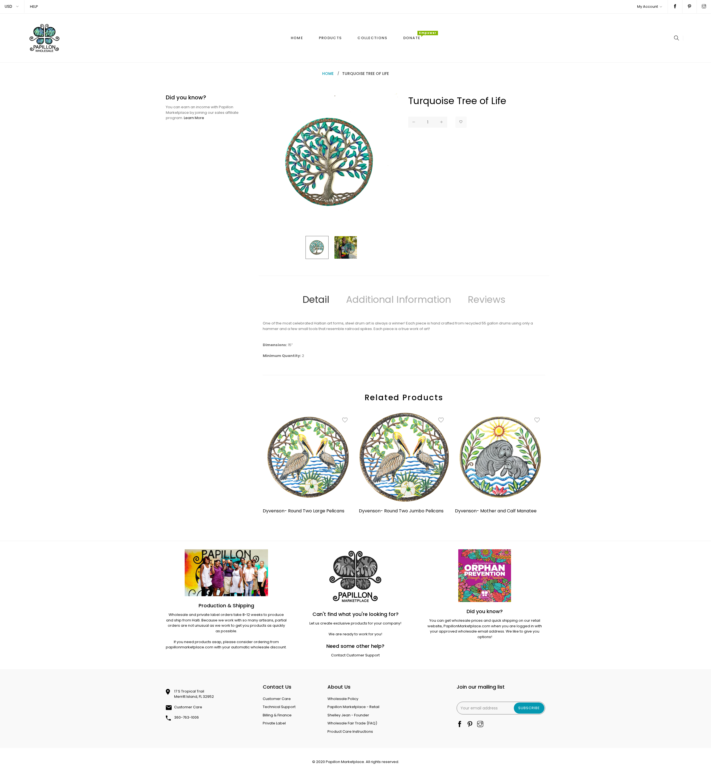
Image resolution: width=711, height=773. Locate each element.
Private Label (274, 723)
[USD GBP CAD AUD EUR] (12, 6)
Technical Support (279, 706)
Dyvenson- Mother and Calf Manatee (496, 511)
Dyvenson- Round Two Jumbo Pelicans (401, 511)
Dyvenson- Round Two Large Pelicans (303, 511)
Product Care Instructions (350, 731)
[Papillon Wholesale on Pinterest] (689, 6)
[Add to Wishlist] (461, 122)
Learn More (194, 117)
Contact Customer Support (355, 655)
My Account (647, 6)
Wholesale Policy (342, 698)
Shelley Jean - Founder (348, 715)
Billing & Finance (277, 715)
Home (328, 73)
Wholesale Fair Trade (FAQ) (352, 723)
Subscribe (529, 708)
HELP (34, 6)
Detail (315, 299)
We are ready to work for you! (355, 634)
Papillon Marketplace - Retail (353, 706)
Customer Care (188, 707)
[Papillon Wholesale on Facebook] (675, 6)
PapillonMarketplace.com (467, 626)
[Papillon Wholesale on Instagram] (704, 6)
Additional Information (398, 299)
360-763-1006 (186, 717)
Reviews (486, 299)
